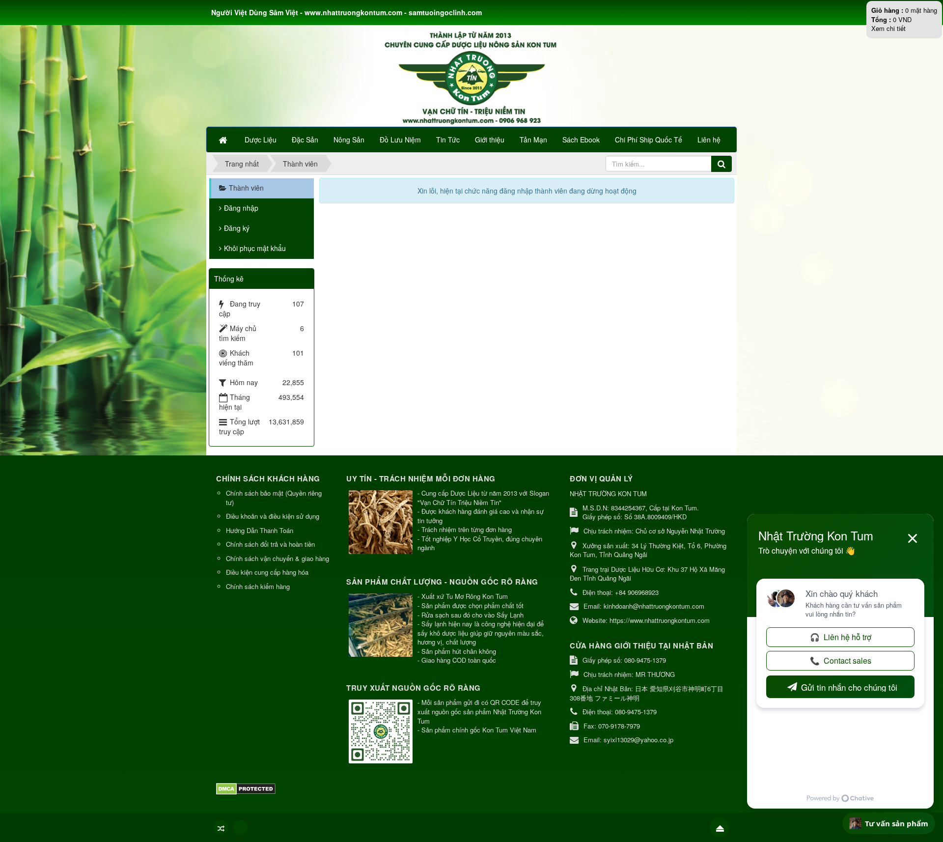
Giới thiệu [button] (489, 139)
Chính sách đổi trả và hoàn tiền (270, 544)
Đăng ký (237, 228)
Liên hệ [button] (709, 139)
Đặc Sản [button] (305, 139)
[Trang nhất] (224, 139)
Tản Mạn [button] (533, 139)
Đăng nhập (241, 208)
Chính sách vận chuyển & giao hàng (277, 558)
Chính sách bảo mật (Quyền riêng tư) (274, 497)
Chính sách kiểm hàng (258, 586)
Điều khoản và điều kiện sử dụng (272, 516)
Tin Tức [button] (448, 139)
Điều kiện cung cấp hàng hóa (267, 572)
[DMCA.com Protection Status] (247, 788)
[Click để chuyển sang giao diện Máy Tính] (240, 827)
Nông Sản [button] (348, 139)
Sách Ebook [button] (581, 139)
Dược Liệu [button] (261, 139)
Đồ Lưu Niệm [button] (400, 139)
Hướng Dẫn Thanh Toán (259, 530)
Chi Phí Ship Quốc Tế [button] (648, 139)
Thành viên (246, 188)
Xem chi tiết (888, 28)
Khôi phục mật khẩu (255, 248)
